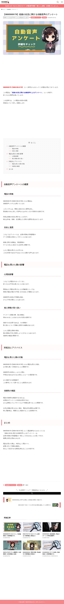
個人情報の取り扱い (17, 158)
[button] (32, 493)
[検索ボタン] (58, 2)
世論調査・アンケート (35, 17)
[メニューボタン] (62, 2)
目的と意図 (15, 151)
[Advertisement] (32, 68)
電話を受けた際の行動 (18, 164)
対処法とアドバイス (15, 161)
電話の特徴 (15, 148)
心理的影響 (15, 156)
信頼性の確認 (16, 166)
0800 (27, 485)
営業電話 (44, 17)
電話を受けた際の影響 (16, 154)
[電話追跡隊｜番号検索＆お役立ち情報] (5, 2)
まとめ (11, 169)
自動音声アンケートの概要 (17, 146)
